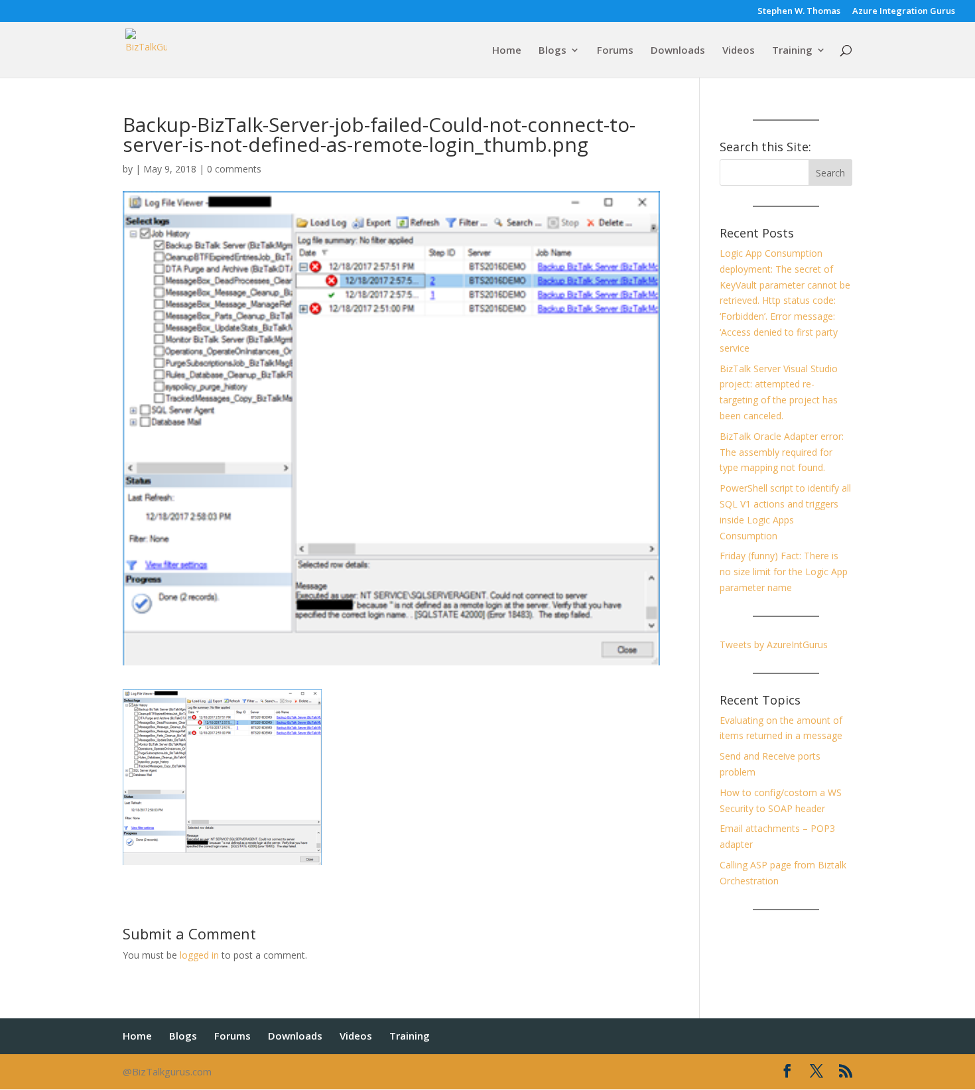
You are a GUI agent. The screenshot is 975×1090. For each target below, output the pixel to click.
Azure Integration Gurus (903, 12)
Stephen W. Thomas (798, 12)
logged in (199, 955)
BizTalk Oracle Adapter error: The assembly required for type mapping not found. (782, 452)
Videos (738, 50)
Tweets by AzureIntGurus (774, 644)
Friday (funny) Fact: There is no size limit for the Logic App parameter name (784, 571)
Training (792, 50)
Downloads (678, 50)
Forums (615, 50)
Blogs (552, 50)
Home (506, 50)
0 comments (234, 169)
